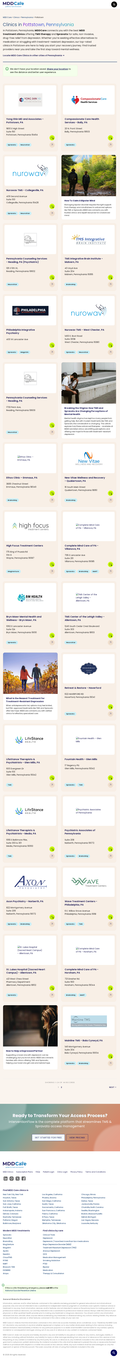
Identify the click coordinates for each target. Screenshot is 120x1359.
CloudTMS (7, 1257)
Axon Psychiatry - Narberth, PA (24, 901)
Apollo (5, 1251)
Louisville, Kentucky (89, 1223)
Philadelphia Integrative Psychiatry (20, 331)
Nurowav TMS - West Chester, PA (84, 330)
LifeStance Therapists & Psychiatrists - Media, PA (21, 832)
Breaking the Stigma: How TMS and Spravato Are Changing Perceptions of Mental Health (86, 411)
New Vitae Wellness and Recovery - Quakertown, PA (85, 479)
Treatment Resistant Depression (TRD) (59, 1247)
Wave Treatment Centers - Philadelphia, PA (81, 903)
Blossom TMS (9, 1267)
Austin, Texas (48, 1204)
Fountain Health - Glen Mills (81, 759)
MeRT (5, 1263)
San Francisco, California (53, 1210)
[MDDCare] (13, 4)
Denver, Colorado (10, 1213)
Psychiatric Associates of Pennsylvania (80, 832)
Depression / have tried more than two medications (66, 1241)
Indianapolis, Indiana (12, 1210)
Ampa (5, 1273)
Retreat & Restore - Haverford (83, 688)
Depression (48, 1238)
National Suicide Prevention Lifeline (20, 1290)
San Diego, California (51, 1201)
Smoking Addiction (51, 1260)
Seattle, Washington (90, 1210)
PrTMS (5, 1260)
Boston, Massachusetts (91, 1213)
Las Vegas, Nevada (90, 1220)
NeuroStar (7, 1238)
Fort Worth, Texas (10, 1207)
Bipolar (46, 1267)
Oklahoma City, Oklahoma (54, 1223)
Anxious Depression (51, 1251)
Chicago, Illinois (88, 1194)
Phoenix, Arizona (49, 1197)
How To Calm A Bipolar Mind (79, 200)
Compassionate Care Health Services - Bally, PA (82, 120)
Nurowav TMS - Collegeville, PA (24, 190)
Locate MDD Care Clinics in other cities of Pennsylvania (34, 55)
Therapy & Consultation (53, 1273)
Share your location (57, 69)
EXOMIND (6, 1270)
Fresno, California (50, 1213)
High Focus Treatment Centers (24, 545)
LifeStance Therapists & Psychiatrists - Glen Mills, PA (23, 761)
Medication (48, 1270)
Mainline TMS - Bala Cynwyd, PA (84, 1040)
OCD (45, 1254)
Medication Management (54, 1257)
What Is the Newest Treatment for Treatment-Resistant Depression (25, 700)
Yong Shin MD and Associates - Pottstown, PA (24, 120)
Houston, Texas (9, 1197)
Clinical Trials (49, 1235)
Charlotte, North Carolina (92, 1207)
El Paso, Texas (48, 1217)
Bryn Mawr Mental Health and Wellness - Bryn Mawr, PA (23, 618)
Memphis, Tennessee (51, 1220)
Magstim (7, 1247)
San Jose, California (12, 1204)
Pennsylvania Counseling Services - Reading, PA (26, 399)
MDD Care (7, 17)
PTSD (45, 1263)
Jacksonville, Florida (90, 1204)
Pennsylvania (27, 17)
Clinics (16, 17)
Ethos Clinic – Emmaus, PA (21, 477)
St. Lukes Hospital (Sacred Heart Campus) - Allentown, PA (25, 971)
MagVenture (8, 1244)
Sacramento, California (52, 1207)
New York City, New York (13, 1194)
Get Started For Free (48, 1137)
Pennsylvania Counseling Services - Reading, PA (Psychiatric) (26, 260)
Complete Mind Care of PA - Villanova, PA (81, 547)
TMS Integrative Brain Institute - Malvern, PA (84, 260)
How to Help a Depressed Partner (24, 1050)
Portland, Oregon (10, 1220)
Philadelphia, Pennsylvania (93, 1197)
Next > (112, 1087)
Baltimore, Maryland (12, 1223)
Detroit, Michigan (88, 1217)
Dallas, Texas (87, 1201)
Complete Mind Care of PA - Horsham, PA (81, 971)
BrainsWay (8, 1241)
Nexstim (6, 1254)
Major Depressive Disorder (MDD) (57, 1244)
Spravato (7, 1235)
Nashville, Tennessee (12, 1217)
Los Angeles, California (52, 1194)
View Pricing (77, 1137)
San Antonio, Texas (11, 1201)
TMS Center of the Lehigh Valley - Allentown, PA (84, 618)
